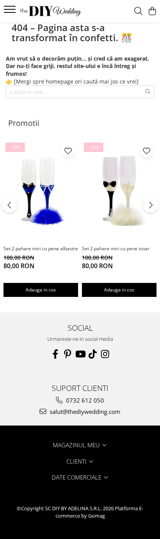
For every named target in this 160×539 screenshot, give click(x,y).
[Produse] (10, 11)
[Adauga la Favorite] (68, 150)
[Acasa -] (50, 11)
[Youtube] (80, 354)
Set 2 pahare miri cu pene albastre (40, 248)
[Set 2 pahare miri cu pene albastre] (40, 191)
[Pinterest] (67, 354)
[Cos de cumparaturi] (152, 11)
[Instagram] (105, 354)
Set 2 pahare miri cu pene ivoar (116, 248)
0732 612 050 (84, 400)
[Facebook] (55, 354)
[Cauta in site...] (138, 11)
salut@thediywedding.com (84, 411)
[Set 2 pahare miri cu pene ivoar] (119, 191)
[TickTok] (92, 354)
